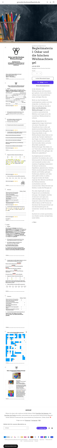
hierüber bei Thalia (10, 415)
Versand (34, 68)
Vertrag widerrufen (10, 446)
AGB (21, 441)
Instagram (34, 420)
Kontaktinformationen (28, 441)
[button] (2, 2)
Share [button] (34, 222)
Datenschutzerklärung (33, 439)
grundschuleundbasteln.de (13, 439)
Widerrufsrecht (49, 439)
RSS (39, 420)
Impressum (42, 439)
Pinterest (27, 420)
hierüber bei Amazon (42, 413)
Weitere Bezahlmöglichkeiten (42, 85)
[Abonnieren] (26, 428)
